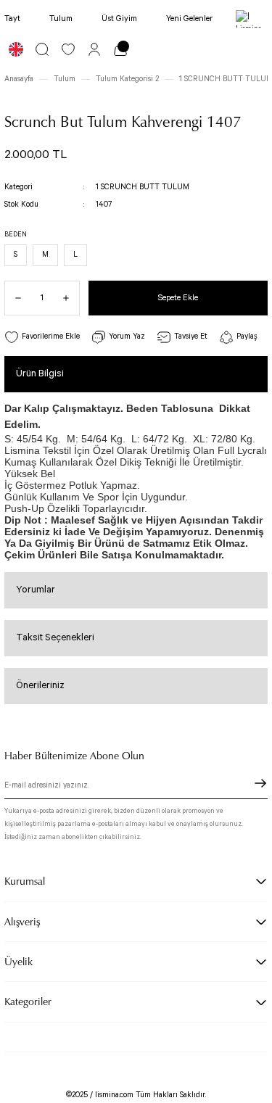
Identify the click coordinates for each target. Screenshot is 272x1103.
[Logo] (252, 19)
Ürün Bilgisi (40, 373)
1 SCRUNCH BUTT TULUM (142, 187)
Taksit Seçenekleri (55, 637)
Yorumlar (35, 589)
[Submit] (260, 783)
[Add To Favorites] (42, 337)
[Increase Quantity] (71, 298)
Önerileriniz (40, 685)
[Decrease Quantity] (13, 298)
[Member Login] (94, 49)
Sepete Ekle (178, 297)
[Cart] (120, 49)
